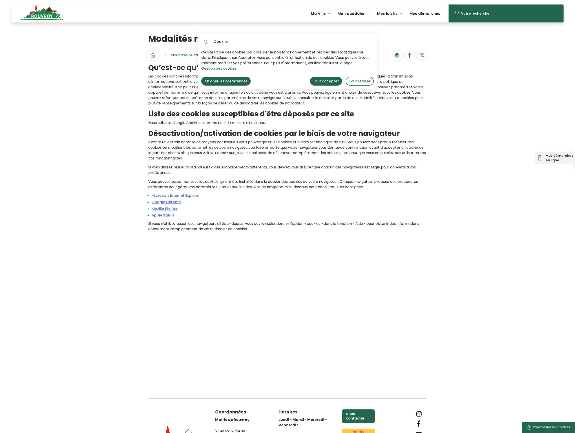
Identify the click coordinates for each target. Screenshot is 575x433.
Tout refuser (360, 81)
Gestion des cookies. (219, 68)
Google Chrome (166, 202)
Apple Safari (163, 215)
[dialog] (287, 61)
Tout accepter (326, 81)
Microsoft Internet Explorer (176, 195)
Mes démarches (424, 13)
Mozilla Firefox (164, 209)
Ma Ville (318, 13)
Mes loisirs (387, 13)
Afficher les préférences (226, 81)
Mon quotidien (351, 13)
